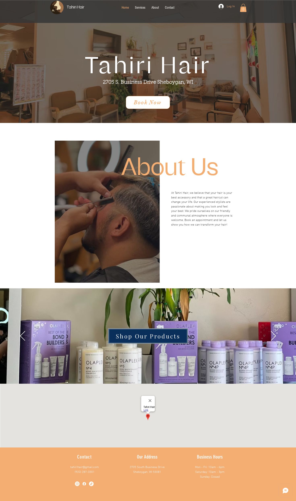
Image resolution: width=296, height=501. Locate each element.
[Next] (273, 336)
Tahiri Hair (75, 7)
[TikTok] (91, 483)
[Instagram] (77, 483)
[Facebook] (84, 483)
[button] (243, 8)
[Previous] (22, 336)
